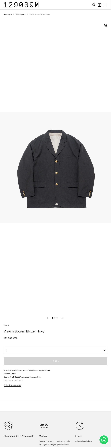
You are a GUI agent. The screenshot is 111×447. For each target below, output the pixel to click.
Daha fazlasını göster (12, 385)
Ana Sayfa (8, 14)
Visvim (6, 325)
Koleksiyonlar (20, 14)
